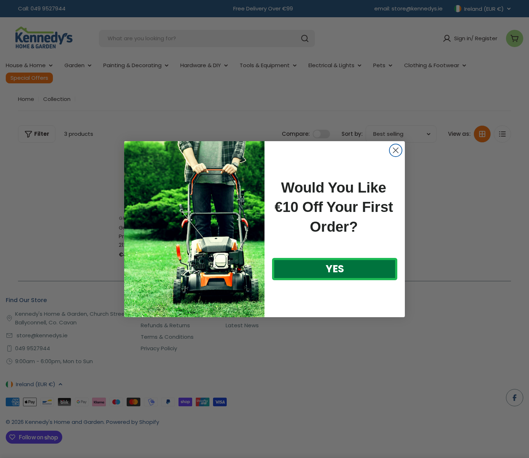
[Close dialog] (395, 150)
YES (335, 269)
